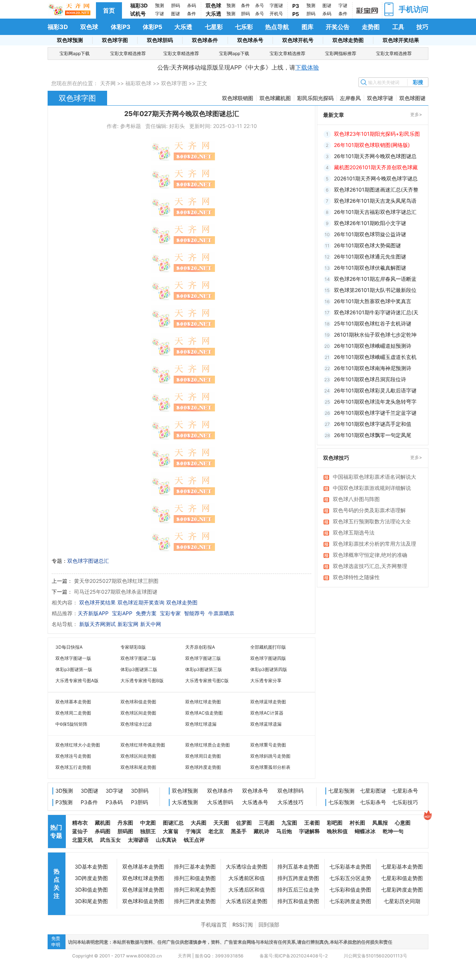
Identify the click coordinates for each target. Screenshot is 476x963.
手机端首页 (214, 924)
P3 (295, 6)
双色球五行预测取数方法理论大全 (372, 521)
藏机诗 (261, 831)
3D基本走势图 (91, 866)
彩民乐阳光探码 (315, 98)
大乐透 (213, 13)
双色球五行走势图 (73, 767)
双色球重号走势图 (268, 745)
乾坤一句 (393, 831)
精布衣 (80, 822)
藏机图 (102, 822)
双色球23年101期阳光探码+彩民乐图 (377, 134)
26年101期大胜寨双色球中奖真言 (372, 301)
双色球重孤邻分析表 (270, 767)
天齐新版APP (93, 613)
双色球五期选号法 (353, 532)
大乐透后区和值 (246, 889)
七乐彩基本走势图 (350, 866)
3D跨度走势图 (91, 878)
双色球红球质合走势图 (207, 745)
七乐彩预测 (341, 802)
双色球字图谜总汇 (88, 561)
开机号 (276, 13)
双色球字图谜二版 (138, 658)
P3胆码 (139, 802)
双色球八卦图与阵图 (356, 499)
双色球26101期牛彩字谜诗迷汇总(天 (376, 312)
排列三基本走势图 (195, 866)
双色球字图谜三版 (203, 658)
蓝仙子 (80, 831)
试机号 (138, 13)
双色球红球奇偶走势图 (142, 745)
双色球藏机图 (275, 98)
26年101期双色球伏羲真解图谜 (370, 267)
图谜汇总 (173, 822)
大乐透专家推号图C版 (207, 680)
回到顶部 (268, 924)
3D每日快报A (69, 647)
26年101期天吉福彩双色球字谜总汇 (375, 212)
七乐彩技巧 (405, 802)
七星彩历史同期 (402, 901)
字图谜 (276, 5)
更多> (416, 114)
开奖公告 (338, 27)
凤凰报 (380, 822)
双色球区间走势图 (138, 713)
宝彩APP (122, 613)
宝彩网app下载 (75, 53)
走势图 (371, 27)
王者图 (312, 822)
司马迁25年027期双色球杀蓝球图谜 (115, 591)
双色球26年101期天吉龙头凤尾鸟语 (375, 201)
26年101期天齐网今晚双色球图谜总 (375, 156)
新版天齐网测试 (97, 624)
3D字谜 (114, 790)
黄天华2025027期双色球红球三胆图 (116, 581)
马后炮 (284, 831)
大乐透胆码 (220, 802)
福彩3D (139, 5)
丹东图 (125, 822)
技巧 (422, 27)
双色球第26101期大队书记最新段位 (375, 290)
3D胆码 (139, 790)
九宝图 (289, 822)
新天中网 (150, 624)
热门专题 (56, 831)
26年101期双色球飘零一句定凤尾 (372, 435)
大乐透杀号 (255, 802)
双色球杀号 (250, 40)
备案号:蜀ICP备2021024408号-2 (294, 956)
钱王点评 (194, 840)
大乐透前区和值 (246, 878)
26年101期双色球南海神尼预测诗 (372, 368)
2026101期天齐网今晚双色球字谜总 (376, 178)
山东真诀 (166, 840)
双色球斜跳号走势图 (270, 756)
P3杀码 (114, 802)
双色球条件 (205, 40)
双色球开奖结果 (401, 40)
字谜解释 (309, 831)
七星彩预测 (341, 790)
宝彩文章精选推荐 (128, 53)
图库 (307, 27)
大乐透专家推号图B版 (142, 680)
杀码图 (102, 831)
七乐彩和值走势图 (350, 889)
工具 (398, 27)
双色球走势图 (348, 40)
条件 (191, 13)
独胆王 (148, 831)
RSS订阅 (242, 924)
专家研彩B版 (133, 647)
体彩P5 (152, 27)
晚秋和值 (337, 831)
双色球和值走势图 (138, 701)
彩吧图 (334, 822)
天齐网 (108, 83)
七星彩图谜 (373, 790)
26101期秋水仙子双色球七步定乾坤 (375, 334)
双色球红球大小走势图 (77, 745)
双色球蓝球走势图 (268, 701)
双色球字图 (115, 40)
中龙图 (148, 822)
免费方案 (146, 613)
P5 (295, 14)
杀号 (259, 5)
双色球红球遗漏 (200, 724)
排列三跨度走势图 (195, 901)
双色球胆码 (160, 40)
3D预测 (64, 790)
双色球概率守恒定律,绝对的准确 (370, 555)
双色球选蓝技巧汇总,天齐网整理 (370, 566)
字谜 (159, 13)
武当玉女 (110, 840)
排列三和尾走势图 (195, 889)
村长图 (357, 822)
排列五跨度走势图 (298, 878)
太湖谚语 (138, 840)
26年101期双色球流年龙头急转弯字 (375, 401)
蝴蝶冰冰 (365, 831)
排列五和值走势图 (298, 901)
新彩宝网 (128, 624)
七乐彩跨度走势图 (350, 901)
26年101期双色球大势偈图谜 (367, 245)
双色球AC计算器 (266, 713)
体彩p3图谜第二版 (138, 669)
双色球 (213, 5)
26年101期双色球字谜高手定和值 (372, 424)
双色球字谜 (380, 98)
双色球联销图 (237, 98)
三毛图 (266, 822)
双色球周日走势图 (203, 756)
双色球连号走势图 (73, 756)
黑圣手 (239, 831)
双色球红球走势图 (203, 701)
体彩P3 (121, 27)
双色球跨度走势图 (203, 767)
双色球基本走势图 (73, 701)
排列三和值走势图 (195, 878)
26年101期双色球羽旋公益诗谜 (370, 234)
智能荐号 (194, 613)
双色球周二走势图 (73, 713)
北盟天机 (82, 840)
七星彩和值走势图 (402, 878)
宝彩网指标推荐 (340, 53)
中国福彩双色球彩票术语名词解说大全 (374, 477)
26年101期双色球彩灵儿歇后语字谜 (375, 390)
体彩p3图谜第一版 (73, 669)
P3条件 (89, 802)
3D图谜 (89, 790)
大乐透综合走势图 (246, 866)
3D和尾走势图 (91, 901)
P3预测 (64, 802)
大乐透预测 (185, 802)
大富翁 (170, 831)
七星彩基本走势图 (402, 866)
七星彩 (214, 27)
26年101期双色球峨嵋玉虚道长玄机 (375, 357)
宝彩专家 (170, 613)
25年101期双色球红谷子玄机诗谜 (372, 323)
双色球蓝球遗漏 (266, 724)
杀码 (191, 5)
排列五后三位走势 (298, 889)
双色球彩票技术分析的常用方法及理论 (374, 544)
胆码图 (125, 831)
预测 (159, 5)
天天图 (221, 822)
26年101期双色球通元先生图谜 (370, 256)
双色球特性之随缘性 (356, 577)
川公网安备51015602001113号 (374, 956)
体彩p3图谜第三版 (203, 669)
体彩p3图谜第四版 (268, 669)
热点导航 (277, 27)
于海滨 (193, 831)
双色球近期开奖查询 (141, 602)
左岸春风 (350, 98)
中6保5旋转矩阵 (71, 724)
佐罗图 (244, 822)
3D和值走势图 (91, 889)
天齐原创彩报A (200, 647)
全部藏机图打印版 (268, 647)
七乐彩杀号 (373, 802)
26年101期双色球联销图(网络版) (372, 145)
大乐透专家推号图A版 (77, 680)
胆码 (175, 5)
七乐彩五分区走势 (350, 878)
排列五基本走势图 (298, 866)
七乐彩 (244, 27)
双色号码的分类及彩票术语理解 (369, 510)
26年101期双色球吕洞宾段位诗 (370, 379)
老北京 (216, 831)
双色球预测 (70, 40)
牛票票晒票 (221, 613)
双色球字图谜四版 (268, 658)
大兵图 (198, 822)
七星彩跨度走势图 (402, 889)
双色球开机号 (297, 40)
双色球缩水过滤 (136, 724)
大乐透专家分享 (266, 680)
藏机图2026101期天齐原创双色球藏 (376, 167)
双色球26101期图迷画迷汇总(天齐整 (376, 189)
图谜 (175, 13)
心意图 (403, 822)
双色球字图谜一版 (73, 658)
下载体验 (307, 67)
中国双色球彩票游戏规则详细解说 (372, 488)
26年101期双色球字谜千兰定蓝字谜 (375, 413)
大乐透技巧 (290, 802)
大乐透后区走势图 (246, 901)
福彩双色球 (138, 83)
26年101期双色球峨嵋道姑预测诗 (372, 346)
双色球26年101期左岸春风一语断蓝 (375, 279)
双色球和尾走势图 (138, 767)
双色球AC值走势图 (204, 713)
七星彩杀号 (405, 790)
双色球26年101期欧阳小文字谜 (370, 223)
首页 (109, 10)
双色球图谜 (412, 98)
